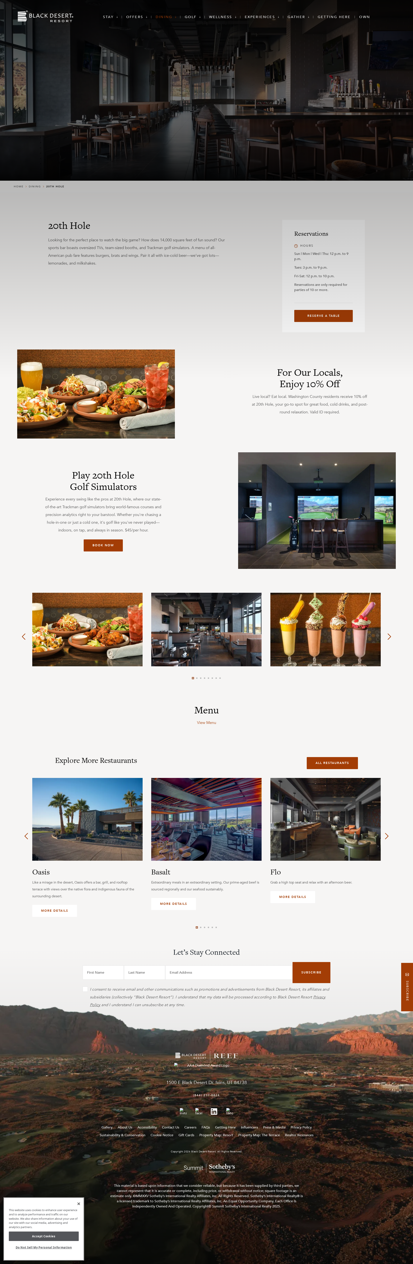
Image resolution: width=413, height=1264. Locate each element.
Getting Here (334, 17)
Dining (164, 17)
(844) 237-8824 (206, 1095)
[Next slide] (389, 636)
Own (364, 17)
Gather (296, 17)
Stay (108, 17)
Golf (191, 17)
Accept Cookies (43, 1236)
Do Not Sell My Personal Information (44, 1247)
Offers (134, 17)
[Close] (78, 1204)
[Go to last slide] (23, 636)
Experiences (260, 17)
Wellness (220, 17)
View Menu (206, 722)
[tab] (193, 678)
